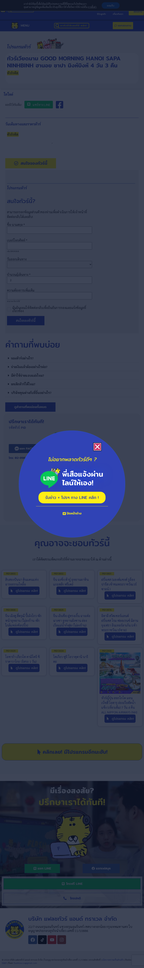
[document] (72, 484)
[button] (97, 446)
